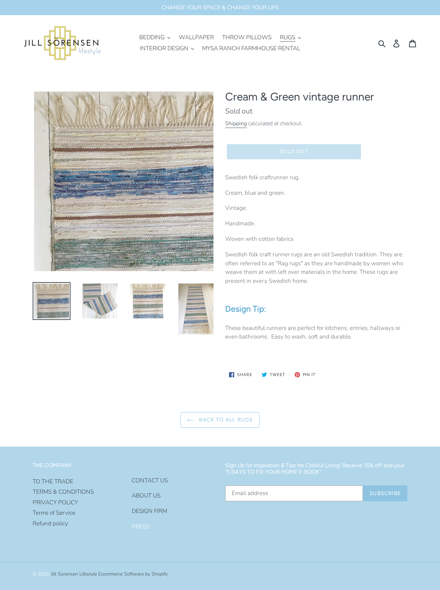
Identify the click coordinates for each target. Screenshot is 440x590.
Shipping (236, 123)
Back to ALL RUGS (225, 420)
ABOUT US (146, 496)
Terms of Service (54, 513)
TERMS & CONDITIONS (63, 492)
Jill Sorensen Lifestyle (74, 574)
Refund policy (50, 523)
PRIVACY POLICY (55, 502)
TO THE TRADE (53, 481)
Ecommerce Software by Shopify (133, 574)
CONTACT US (150, 480)
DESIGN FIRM (149, 511)
